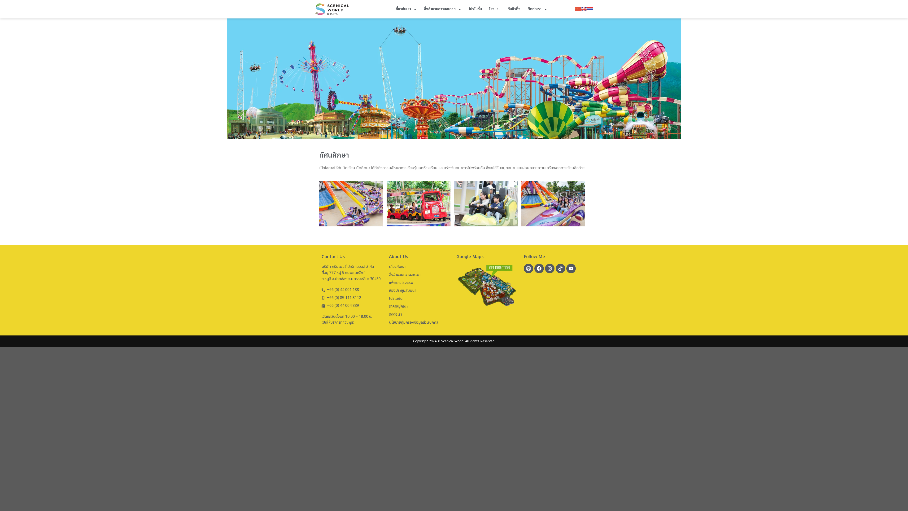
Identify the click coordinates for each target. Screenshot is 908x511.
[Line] (528, 268)
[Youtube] (571, 268)
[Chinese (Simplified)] (578, 9)
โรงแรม (495, 9)
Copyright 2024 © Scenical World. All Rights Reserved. (454, 341)
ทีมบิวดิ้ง (514, 9)
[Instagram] (549, 268)
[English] (584, 9)
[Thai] (590, 9)
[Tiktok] (560, 268)
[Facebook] (539, 268)
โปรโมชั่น (475, 9)
